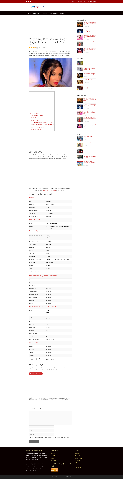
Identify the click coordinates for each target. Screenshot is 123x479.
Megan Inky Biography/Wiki (36, 115)
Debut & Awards (35, 119)
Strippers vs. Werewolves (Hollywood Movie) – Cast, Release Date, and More (89, 156)
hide (44, 93)
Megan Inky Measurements (59, 399)
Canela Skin (46, 190)
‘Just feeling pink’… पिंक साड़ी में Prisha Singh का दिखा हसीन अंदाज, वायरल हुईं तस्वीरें (89, 36)
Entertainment (54, 13)
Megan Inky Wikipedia (46, 400)
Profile (33, 117)
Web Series (44, 13)
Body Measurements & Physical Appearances (42, 124)
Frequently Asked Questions (37, 127)
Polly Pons (53, 190)
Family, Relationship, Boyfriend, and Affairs (42, 122)
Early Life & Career (34, 113)
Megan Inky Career (33, 399)
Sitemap (95, 1)
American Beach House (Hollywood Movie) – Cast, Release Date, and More (89, 162)
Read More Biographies (35, 373)
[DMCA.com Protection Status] (54, 471)
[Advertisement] (50, 25)
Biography (36, 13)
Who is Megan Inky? (36, 129)
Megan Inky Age (47, 398)
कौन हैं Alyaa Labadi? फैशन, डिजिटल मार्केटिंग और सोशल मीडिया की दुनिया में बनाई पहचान (89, 43)
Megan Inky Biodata (55, 398)
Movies (62, 13)
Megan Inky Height (49, 399)
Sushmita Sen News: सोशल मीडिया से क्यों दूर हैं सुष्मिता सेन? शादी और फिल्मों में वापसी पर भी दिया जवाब (89, 30)
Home (29, 13)
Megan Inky (32, 398)
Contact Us (68, 1)
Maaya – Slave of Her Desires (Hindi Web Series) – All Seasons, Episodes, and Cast (89, 68)
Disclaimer (90, 1)
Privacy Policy (80, 1)
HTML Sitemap (79, 465)
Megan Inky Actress (39, 398)
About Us (73, 1)
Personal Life (35, 120)
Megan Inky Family (41, 399)
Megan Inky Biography (64, 398)
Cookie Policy (78, 458)
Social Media (35, 126)
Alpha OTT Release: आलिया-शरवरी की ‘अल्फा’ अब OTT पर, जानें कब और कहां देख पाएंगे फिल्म (89, 23)
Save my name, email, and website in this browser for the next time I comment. (49, 437)
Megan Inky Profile (37, 400)
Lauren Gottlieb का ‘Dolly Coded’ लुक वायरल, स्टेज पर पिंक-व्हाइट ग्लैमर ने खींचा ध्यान (89, 49)
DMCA (85, 1)
